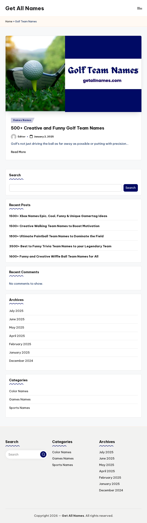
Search (15, 175)
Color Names (18, 391)
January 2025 (19, 352)
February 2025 (20, 344)
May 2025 (16, 327)
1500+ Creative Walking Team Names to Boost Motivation (54, 226)
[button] (43, 454)
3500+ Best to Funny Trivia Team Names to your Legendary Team (60, 246)
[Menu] (139, 8)
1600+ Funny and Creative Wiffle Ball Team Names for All (53, 256)
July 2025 (16, 311)
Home (8, 21)
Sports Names (19, 408)
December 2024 (21, 361)
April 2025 (17, 336)
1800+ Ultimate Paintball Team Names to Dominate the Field (56, 236)
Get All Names (24, 8)
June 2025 (17, 319)
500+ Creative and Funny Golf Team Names (57, 128)
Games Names (22, 120)
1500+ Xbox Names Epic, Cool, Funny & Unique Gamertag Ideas (58, 216)
